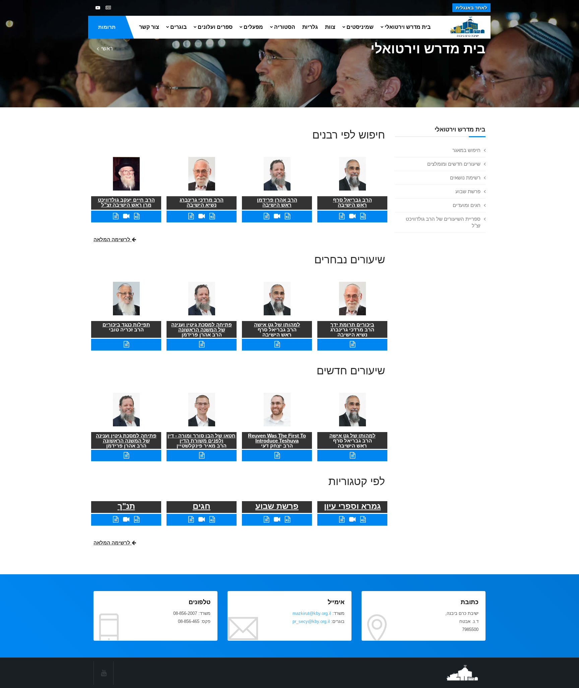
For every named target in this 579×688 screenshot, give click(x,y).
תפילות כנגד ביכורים (126, 324)
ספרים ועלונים (215, 27)
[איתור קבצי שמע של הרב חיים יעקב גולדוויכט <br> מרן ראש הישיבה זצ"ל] (136, 216)
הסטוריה (284, 27)
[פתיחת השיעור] (352, 344)
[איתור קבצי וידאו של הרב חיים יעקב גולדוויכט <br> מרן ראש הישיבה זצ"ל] (126, 216)
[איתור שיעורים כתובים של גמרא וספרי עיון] (341, 519)
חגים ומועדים (466, 205)
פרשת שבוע (467, 191)
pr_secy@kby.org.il (311, 621)
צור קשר (149, 27)
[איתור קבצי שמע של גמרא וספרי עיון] (363, 519)
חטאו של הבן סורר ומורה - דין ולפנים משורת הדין (202, 438)
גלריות (310, 27)
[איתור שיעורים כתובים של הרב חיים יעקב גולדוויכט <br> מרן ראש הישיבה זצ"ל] (115, 216)
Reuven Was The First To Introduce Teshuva (277, 438)
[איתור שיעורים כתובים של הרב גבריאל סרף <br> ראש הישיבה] (341, 216)
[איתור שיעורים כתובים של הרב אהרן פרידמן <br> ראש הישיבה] (266, 216)
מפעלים (253, 27)
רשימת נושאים (465, 177)
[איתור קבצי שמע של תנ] (136, 519)
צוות (330, 27)
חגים (201, 506)
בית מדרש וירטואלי (408, 27)
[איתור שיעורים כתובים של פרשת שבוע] (266, 519)
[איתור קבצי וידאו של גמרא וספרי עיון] (352, 519)
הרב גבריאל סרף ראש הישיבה (352, 202)
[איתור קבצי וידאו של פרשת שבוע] (277, 519)
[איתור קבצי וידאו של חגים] (201, 519)
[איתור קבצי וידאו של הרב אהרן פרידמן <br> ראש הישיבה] (277, 216)
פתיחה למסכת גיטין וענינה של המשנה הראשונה (201, 327)
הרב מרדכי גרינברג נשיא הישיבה (201, 202)
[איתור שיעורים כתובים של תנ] (115, 519)
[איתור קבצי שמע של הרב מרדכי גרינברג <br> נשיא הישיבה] (212, 216)
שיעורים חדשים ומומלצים (453, 164)
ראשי (107, 48)
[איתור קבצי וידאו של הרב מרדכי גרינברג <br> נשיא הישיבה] (201, 216)
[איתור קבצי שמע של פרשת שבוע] (287, 519)
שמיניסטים (360, 27)
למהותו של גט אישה (277, 324)
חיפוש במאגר (466, 150)
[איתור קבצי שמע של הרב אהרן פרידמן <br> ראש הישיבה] (287, 216)
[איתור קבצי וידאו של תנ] (126, 519)
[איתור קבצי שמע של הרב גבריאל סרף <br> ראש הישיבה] (363, 216)
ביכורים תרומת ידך (352, 324)
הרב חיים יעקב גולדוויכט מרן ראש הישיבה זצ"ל (126, 202)
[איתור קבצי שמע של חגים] (212, 519)
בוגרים (178, 27)
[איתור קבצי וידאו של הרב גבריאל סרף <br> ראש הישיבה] (352, 216)
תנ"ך (126, 506)
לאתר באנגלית (471, 7)
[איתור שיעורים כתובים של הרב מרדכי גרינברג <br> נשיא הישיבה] (191, 216)
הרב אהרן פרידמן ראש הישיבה (277, 202)
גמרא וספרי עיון (352, 506)
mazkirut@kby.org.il (312, 613)
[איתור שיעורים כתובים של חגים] (191, 519)
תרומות (107, 27)
